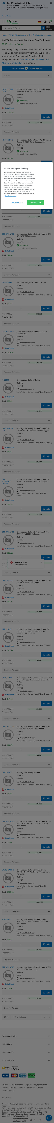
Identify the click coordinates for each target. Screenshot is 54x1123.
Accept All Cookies (35, 202)
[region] (27, 185)
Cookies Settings (17, 202)
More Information (10, 196)
